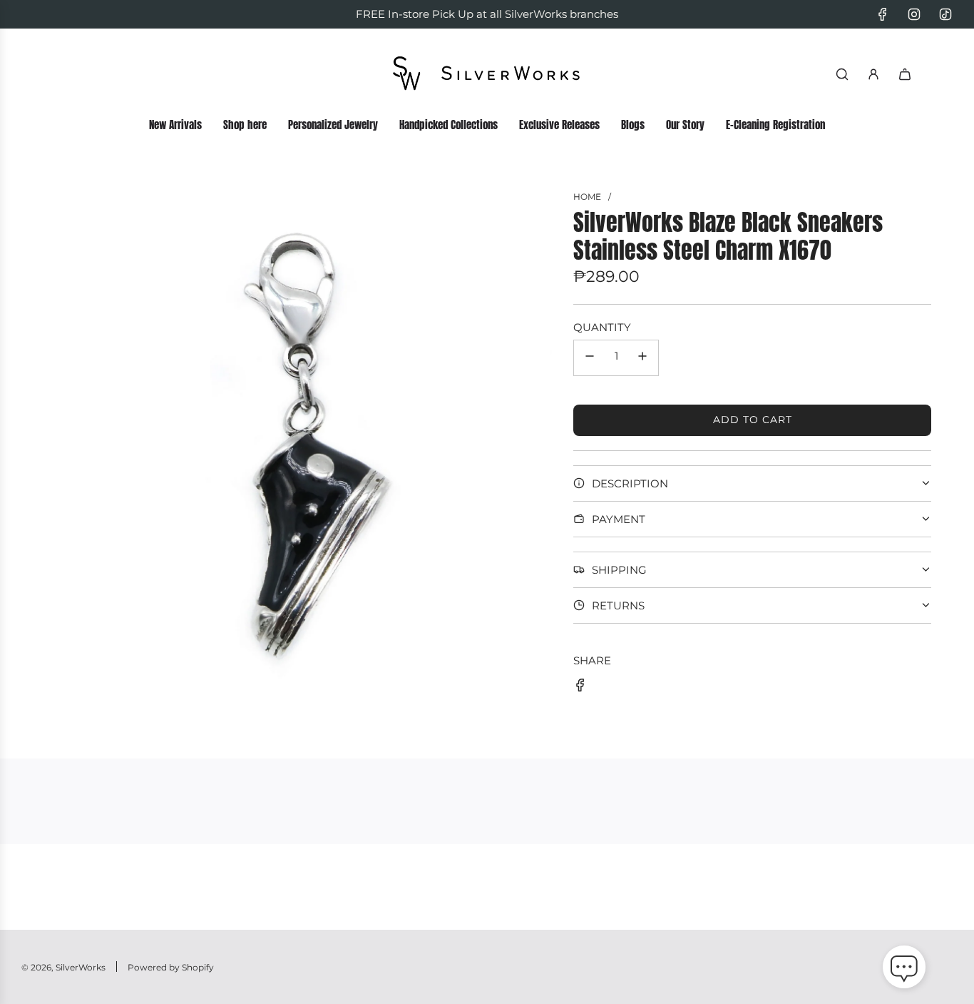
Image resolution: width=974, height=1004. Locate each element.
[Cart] (905, 74)
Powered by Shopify (171, 967)
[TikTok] (945, 14)
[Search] (842, 74)
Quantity (602, 327)
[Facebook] (882, 14)
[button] (904, 969)
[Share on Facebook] (580, 687)
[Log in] (873, 74)
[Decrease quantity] (589, 357)
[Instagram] (914, 14)
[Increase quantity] (642, 357)
